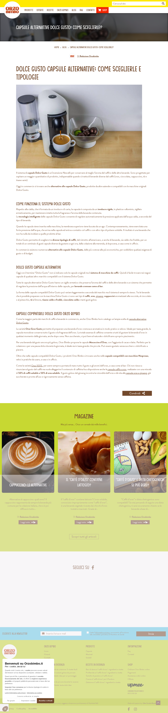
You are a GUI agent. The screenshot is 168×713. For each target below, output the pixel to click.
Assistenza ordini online (136, 675)
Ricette (50, 10)
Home (56, 47)
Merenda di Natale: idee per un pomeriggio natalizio (60, 677)
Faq (81, 10)
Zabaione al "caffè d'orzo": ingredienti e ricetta (103, 682)
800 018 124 (132, 693)
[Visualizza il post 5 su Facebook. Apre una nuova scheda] (125, 591)
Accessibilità (33, 708)
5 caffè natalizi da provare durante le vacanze (61, 681)
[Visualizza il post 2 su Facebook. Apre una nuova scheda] (43, 591)
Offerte (40, 10)
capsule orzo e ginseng (136, 373)
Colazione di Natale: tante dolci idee (57, 685)
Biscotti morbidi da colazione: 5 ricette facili (60, 669)
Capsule (89, 651)
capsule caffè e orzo (116, 369)
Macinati (89, 654)
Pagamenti (132, 672)
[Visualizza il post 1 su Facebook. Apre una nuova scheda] (16, 591)
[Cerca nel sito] (163, 3)
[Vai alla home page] (12, 10)
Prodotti (28, 10)
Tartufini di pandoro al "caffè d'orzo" (99, 675)
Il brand (47, 654)
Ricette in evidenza (95, 664)
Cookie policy (21, 708)
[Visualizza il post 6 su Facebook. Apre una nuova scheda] (152, 591)
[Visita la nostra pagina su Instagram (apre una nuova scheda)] (135, 710)
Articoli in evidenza (54, 664)
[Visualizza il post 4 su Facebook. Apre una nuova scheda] (97, 591)
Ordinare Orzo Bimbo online (139, 669)
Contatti (90, 10)
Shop (104, 10)
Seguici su (84, 567)
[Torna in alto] (158, 703)
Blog (74, 10)
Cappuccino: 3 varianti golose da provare (59, 672)
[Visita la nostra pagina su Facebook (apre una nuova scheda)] (129, 710)
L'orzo (46, 651)
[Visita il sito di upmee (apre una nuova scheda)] (136, 686)
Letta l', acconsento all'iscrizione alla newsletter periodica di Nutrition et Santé (109, 633)
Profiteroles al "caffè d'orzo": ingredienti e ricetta (104, 672)
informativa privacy (102, 632)
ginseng (99, 296)
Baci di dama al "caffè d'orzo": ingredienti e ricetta (104, 669)
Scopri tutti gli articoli (84, 536)
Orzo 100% (36, 365)
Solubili (88, 657)
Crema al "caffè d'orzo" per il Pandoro (100, 679)
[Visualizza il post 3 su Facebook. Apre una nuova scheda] (70, 591)
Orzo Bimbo (62, 10)
